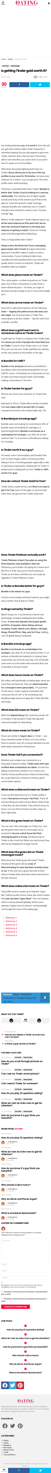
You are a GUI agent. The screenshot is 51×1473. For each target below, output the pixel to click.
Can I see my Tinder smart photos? (20, 1073)
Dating (18, 1057)
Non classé (8, 1448)
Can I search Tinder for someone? (19, 1083)
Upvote (11, 1020)
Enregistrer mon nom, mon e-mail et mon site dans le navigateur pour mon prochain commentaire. (21, 1286)
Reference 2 (11, 921)
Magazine (28, 1057)
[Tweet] (40, 1470)
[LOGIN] (49, 3)
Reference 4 (11, 928)
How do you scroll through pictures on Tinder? (21, 1062)
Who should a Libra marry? (16, 1184)
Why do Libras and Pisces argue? (19, 1199)
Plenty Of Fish (9, 1450)
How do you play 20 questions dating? (22, 1093)
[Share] (19, 1470)
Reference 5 (11, 932)
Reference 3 (11, 924)
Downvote (39, 1020)
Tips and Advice (9, 1455)
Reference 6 (11, 935)
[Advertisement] (25, 31)
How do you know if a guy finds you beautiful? (20, 1116)
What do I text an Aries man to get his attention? (21, 1104)
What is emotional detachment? (18, 1213)
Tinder (6, 1452)
